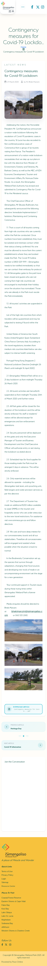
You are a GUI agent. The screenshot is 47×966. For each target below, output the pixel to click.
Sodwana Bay (7, 923)
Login (4, 879)
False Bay (6, 905)
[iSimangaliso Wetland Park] (7, 7)
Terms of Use (7, 871)
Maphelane (6, 920)
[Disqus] (23, 797)
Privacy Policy (7, 875)
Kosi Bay (5, 909)
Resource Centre (8, 886)
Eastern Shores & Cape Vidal (13, 901)
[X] (38, 7)
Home (23, 46)
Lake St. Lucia (7, 916)
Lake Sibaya (7, 912)
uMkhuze (5, 927)
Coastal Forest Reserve (11, 898)
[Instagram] (43, 7)
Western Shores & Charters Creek (16, 931)
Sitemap (5, 882)
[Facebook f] (33, 7)
